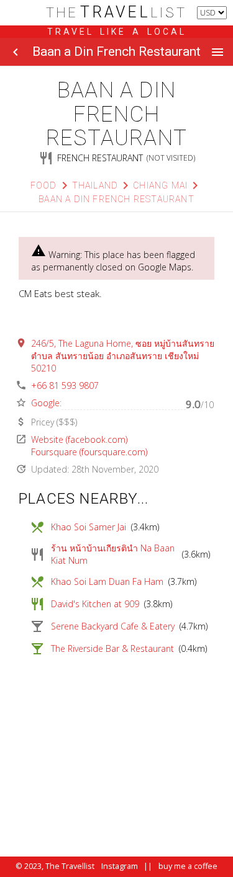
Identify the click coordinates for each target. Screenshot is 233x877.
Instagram (119, 866)
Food (43, 185)
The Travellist (69, 866)
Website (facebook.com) (79, 439)
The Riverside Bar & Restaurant (112, 648)
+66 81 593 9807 (65, 385)
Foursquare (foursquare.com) (89, 452)
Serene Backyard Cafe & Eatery (113, 626)
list (116, 12)
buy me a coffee (187, 866)
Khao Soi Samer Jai (88, 527)
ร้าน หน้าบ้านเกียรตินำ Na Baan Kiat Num (113, 554)
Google (45, 403)
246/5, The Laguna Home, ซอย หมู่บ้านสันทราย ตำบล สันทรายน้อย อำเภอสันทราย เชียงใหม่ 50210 (122, 355)
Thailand (95, 185)
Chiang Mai (160, 185)
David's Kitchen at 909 (95, 604)
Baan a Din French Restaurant (116, 199)
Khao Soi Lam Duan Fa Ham (107, 581)
